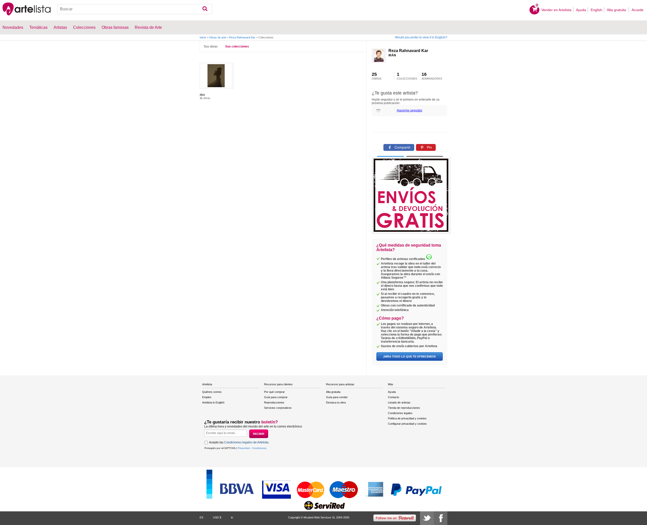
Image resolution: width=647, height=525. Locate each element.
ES (201, 517)
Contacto (393, 397)
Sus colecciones (237, 46)
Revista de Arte (148, 27)
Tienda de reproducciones (404, 407)
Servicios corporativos (278, 407)
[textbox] (134, 9)
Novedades (13, 27)
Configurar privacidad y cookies (407, 423)
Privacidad (244, 448)
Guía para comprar (276, 397)
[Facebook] (440, 518)
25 (376, 76)
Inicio (203, 37)
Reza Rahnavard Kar (242, 37)
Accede (637, 10)
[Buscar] (204, 9)
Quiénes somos (212, 391)
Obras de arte (217, 37)
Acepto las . (239, 442)
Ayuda (581, 10)
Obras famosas (115, 27)
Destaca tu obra (336, 402)
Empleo (206, 397)
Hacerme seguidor (409, 110)
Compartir (402, 147)
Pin (429, 147)
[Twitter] (427, 518)
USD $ (217, 517)
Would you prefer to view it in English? (421, 37)
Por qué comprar (274, 391)
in (232, 517)
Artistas (60, 27)
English (596, 10)
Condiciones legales (400, 413)
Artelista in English (213, 402)
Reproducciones (274, 402)
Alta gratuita (617, 10)
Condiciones (259, 448)
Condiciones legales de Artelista (246, 442)
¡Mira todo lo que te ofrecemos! (409, 356)
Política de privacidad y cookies (407, 418)
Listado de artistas (399, 402)
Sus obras (211, 46)
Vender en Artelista (556, 10)
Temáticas (38, 27)
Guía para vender (337, 397)
